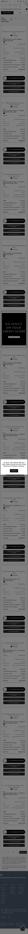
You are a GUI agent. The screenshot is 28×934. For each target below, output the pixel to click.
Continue (14, 470)
